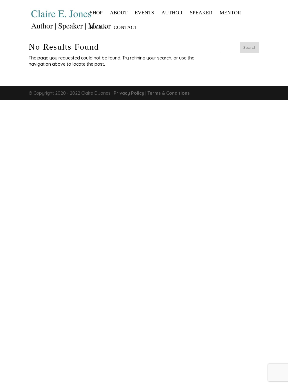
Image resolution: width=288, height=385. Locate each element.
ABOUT (118, 13)
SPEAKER (201, 13)
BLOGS (98, 27)
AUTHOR (172, 13)
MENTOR (230, 13)
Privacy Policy (129, 93)
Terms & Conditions (168, 93)
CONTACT (125, 27)
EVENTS (144, 13)
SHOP (96, 13)
